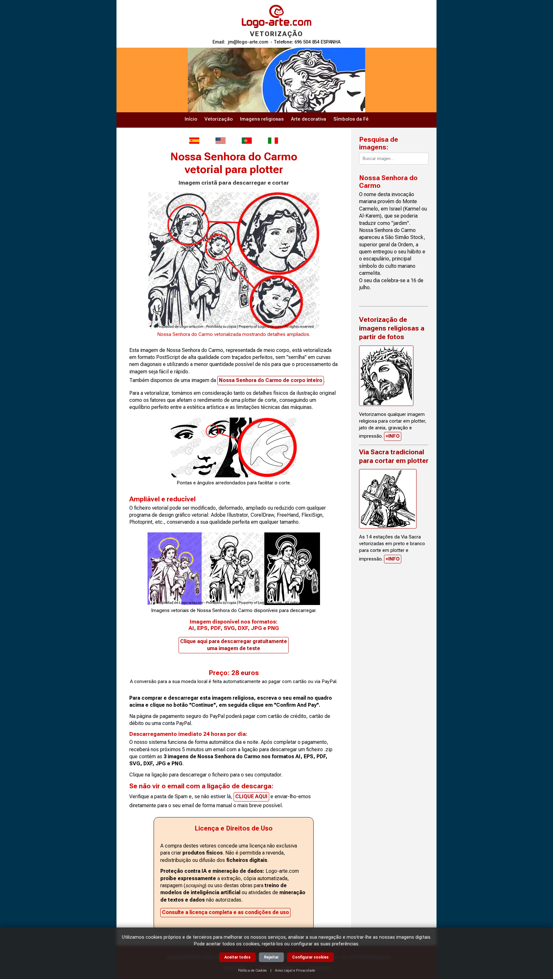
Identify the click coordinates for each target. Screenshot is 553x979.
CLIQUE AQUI (251, 796)
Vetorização (218, 119)
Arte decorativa (308, 119)
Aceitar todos (237, 957)
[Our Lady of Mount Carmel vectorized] (220, 141)
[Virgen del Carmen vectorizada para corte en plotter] (194, 141)
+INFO (393, 436)
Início (191, 119)
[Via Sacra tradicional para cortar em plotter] (388, 499)
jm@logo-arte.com (248, 42)
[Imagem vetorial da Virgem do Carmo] (246, 141)
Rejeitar (271, 957)
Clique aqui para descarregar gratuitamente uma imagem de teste (233, 644)
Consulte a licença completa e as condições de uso (225, 912)
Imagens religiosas (262, 119)
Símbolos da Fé (351, 119)
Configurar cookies (310, 957)
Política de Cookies (252, 970)
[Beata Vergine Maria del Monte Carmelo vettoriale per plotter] (272, 141)
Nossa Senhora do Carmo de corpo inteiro (270, 380)
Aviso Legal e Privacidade (295, 970)
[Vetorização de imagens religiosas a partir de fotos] (386, 376)
